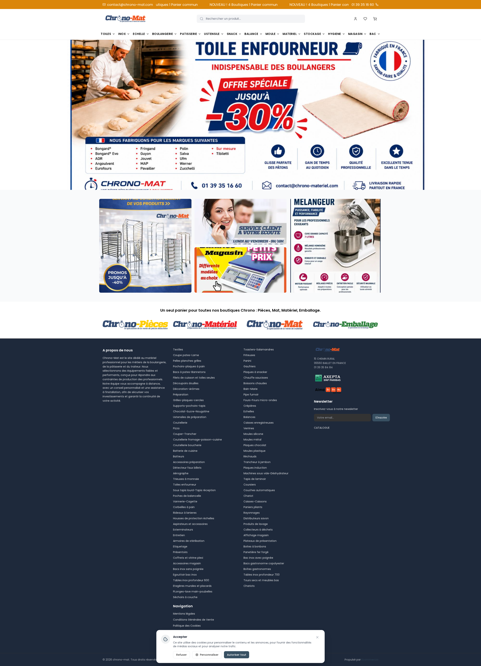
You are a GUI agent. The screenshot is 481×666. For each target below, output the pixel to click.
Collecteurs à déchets (258, 529)
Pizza (176, 428)
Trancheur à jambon (257, 462)
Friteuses (249, 355)
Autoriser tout (236, 655)
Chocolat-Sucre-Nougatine (191, 411)
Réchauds (250, 456)
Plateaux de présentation (260, 541)
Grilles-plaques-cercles (188, 400)
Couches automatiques (259, 490)
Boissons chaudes (255, 383)
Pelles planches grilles (187, 361)
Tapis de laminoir (255, 479)
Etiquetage (180, 546)
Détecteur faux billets (187, 468)
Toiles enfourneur (184, 484)
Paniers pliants (253, 507)
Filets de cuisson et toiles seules (194, 378)
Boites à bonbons (255, 546)
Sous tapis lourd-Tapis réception (194, 490)
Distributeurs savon (256, 518)
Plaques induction (255, 468)
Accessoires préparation (189, 462)
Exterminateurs (183, 529)
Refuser (181, 655)
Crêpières (250, 406)
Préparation (180, 394)
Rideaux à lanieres (185, 513)
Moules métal (252, 439)
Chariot (248, 496)
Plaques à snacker (255, 372)
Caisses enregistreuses (259, 423)
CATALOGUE (322, 428)
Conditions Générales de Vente (193, 620)
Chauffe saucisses (256, 378)
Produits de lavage (256, 524)
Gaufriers (250, 366)
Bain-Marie (251, 389)
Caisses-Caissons (255, 501)
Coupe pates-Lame (186, 355)
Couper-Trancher (184, 434)
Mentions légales (184, 614)
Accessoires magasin (187, 563)
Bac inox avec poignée (258, 558)
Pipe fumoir (251, 394)
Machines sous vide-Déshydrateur (266, 473)
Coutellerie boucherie (187, 445)
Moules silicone (253, 434)
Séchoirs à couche (185, 597)
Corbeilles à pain (184, 507)
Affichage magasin (256, 535)
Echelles (249, 411)
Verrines (249, 428)
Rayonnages (252, 513)
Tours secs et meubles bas (261, 580)
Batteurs (178, 456)
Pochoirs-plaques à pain (189, 366)
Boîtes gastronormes (257, 569)
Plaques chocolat (255, 445)
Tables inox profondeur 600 (191, 580)
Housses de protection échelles (193, 518)
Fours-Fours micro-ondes (260, 400)
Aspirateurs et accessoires (190, 524)
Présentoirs (180, 552)
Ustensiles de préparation (189, 417)
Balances (249, 417)
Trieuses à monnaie (186, 479)
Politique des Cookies (187, 626)
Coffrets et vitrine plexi (188, 558)
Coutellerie (180, 423)
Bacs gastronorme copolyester (264, 563)
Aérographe (180, 473)
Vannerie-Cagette (185, 501)
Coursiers (250, 484)
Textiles (178, 349)
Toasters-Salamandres (259, 349)
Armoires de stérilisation (188, 541)
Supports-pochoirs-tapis (189, 406)
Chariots (249, 586)
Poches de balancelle (187, 496)
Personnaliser (209, 655)
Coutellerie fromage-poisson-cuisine (197, 439)
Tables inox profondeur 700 (262, 575)
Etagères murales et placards (192, 586)
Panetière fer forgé (256, 552)
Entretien (179, 535)
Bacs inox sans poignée (188, 569)
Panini (247, 361)
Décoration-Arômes (186, 389)
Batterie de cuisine (185, 451)
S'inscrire (381, 417)
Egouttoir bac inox (185, 575)
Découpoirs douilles (185, 383)
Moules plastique (254, 451)
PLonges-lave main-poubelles (192, 591)
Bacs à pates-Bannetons (189, 372)
